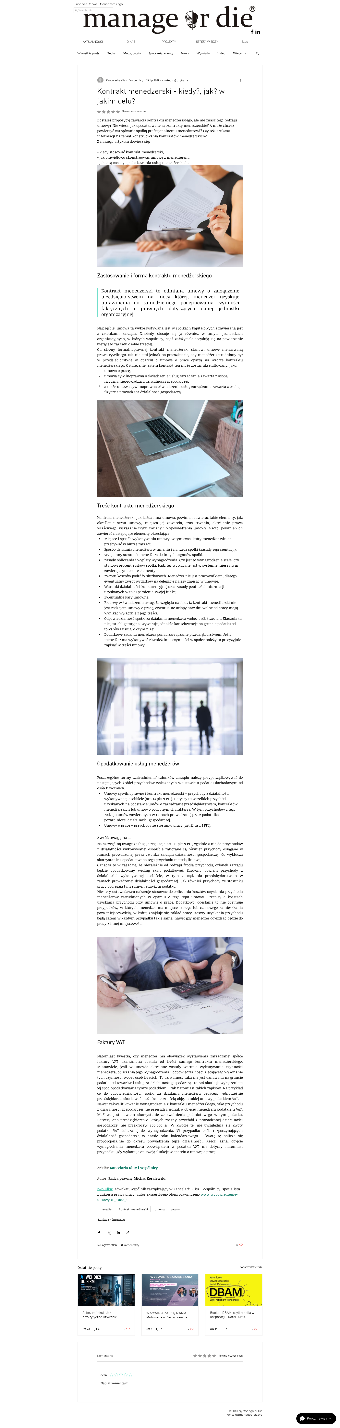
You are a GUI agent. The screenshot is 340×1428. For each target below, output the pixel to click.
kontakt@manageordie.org (244, 1414)
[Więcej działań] (240, 80)
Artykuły (103, 1219)
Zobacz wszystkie (251, 1267)
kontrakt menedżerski (133, 1209)
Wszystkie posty (89, 53)
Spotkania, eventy (161, 53)
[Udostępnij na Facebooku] (99, 1233)
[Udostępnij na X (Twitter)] (109, 1233)
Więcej (237, 53)
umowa (160, 1209)
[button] (257, 53)
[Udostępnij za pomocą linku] (128, 1233)
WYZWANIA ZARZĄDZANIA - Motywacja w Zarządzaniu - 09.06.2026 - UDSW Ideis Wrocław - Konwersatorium (167, 1315)
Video (221, 53)
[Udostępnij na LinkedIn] (118, 1233)
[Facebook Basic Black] (252, 32)
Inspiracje (118, 1219)
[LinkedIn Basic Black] (257, 32)
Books (111, 53)
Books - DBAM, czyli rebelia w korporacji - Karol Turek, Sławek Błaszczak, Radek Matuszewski (232, 1315)
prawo (175, 1209)
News (185, 53)
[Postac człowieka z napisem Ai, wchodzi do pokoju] (106, 1290)
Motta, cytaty (132, 53)
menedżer (106, 1209)
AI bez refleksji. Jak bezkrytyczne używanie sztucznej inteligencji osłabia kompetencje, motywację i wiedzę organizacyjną (103, 1315)
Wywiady (203, 53)
